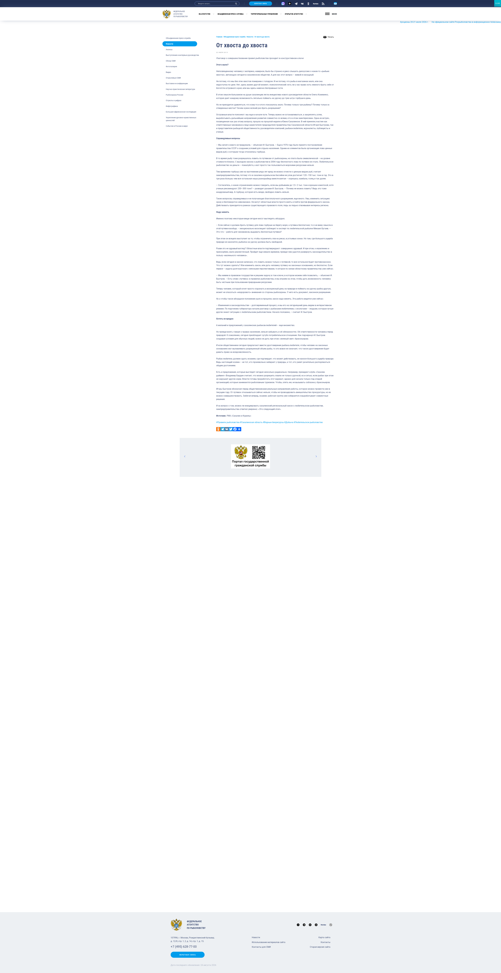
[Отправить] (239, 429)
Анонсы (169, 49)
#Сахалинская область (251, 422)
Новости (169, 44)
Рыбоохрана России (174, 95)
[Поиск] (236, 4)
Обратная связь (260, 3)
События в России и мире (177, 126)
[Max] (283, 3)
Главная (219, 37)
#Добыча (288, 422)
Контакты (325, 942)
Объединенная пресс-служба (230, 14)
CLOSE (497, 3)
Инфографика (172, 106)
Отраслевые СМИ (173, 78)
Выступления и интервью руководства (182, 55)
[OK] (308, 3)
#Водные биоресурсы (273, 422)
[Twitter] (231, 429)
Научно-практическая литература (180, 89)
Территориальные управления (264, 14)
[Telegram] (296, 3)
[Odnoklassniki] (218, 429)
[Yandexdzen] (289, 3)
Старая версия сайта (320, 947)
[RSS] (323, 3)
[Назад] (184, 456)
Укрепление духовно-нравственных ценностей (181, 118)
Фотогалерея (171, 66)
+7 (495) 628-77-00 (184, 946)
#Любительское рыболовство (308, 422)
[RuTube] (315, 3)
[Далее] (316, 456)
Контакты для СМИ (261, 947)
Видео (168, 72)
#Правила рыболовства (228, 422)
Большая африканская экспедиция (181, 112)
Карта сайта (324, 937)
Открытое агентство (294, 14)
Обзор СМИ (171, 61)
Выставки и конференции (177, 83)
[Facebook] (235, 429)
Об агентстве (204, 14)
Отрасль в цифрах (173, 100)
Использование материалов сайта (268, 942)
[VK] (302, 3)
